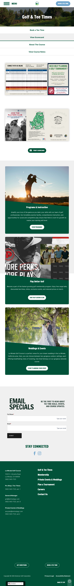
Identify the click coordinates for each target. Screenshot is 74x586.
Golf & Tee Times (45, 469)
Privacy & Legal (49, 576)
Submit (11, 435)
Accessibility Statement (63, 576)
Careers (41, 489)
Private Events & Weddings (50, 479)
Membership (43, 474)
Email (9, 424)
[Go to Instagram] (39, 453)
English (13, 583)
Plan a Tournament (46, 484)
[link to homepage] (37, 3)
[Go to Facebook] (34, 453)
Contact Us (43, 494)
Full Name (10, 414)
